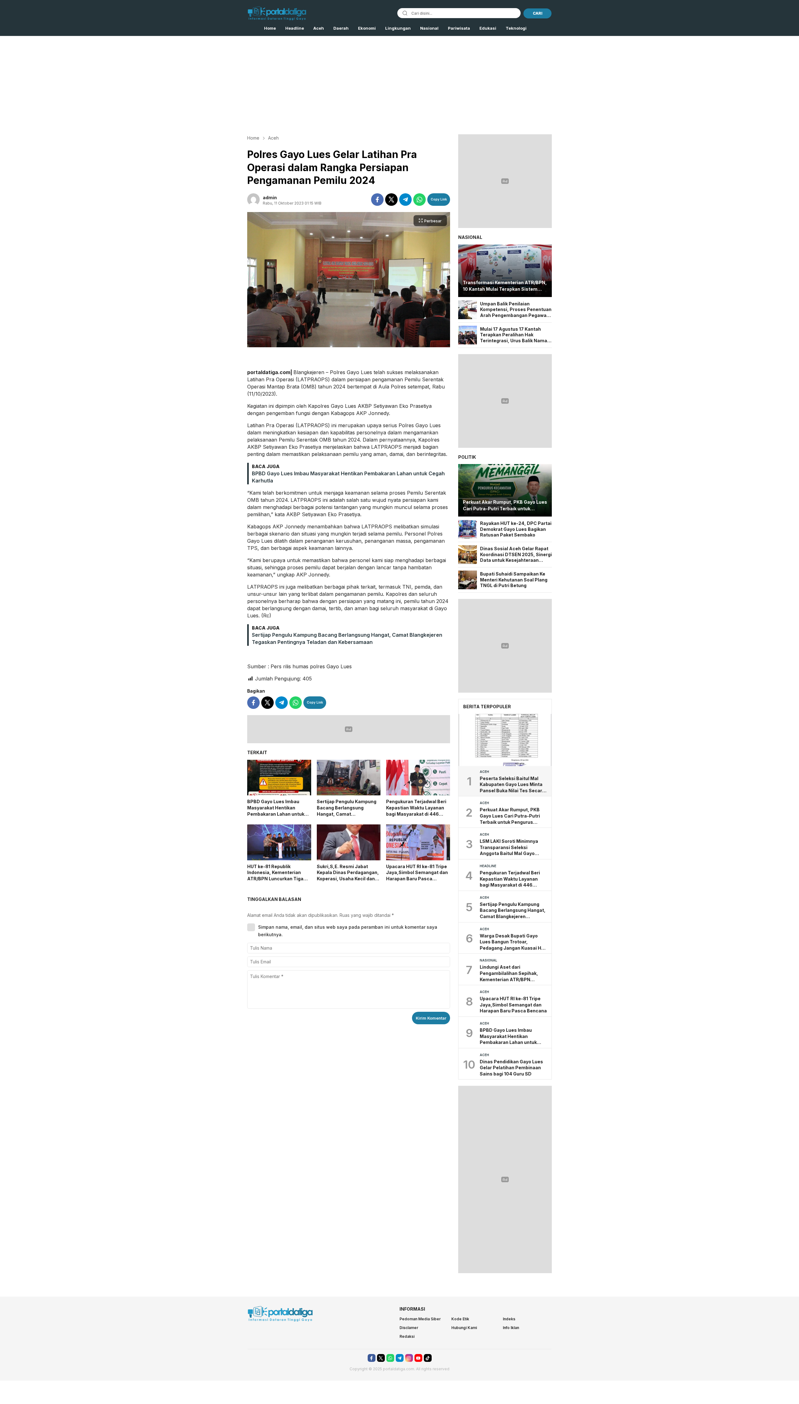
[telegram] (405, 199)
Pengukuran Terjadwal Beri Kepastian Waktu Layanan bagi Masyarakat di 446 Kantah (416, 811)
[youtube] (418, 1358)
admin (270, 197)
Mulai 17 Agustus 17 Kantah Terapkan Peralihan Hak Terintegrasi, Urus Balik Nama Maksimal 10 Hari (513, 335)
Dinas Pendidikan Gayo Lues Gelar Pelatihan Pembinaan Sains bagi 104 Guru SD (511, 1067)
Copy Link (439, 199)
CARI (537, 13)
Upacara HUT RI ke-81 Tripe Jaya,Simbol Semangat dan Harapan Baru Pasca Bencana (417, 875)
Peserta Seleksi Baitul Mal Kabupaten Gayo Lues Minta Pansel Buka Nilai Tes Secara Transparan (512, 785)
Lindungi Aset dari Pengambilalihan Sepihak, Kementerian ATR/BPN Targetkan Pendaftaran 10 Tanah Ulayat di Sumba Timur (512, 973)
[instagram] (409, 1358)
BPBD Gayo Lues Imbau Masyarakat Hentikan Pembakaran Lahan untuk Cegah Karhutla (275, 811)
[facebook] (377, 199)
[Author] (253, 199)
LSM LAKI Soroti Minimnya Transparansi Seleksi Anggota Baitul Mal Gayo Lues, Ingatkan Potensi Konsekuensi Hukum (509, 847)
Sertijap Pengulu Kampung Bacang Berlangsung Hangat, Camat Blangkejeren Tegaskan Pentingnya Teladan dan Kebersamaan (346, 817)
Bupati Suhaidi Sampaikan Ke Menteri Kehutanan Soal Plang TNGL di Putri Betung (513, 579)
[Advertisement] (399, 82)
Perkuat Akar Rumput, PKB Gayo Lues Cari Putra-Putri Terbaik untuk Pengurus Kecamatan (505, 505)
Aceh (273, 138)
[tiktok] (428, 1358)
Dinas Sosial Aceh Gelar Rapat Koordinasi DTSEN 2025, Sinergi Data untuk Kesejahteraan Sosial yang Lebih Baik (516, 554)
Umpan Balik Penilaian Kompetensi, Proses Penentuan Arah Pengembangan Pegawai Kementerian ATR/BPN (515, 310)
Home (253, 138)
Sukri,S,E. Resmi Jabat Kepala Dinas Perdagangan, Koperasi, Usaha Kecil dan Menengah (348, 875)
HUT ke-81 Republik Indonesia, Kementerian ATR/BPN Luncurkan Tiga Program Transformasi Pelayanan (275, 878)
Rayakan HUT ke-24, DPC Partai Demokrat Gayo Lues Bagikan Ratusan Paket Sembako (515, 529)
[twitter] (391, 199)
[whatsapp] (419, 199)
